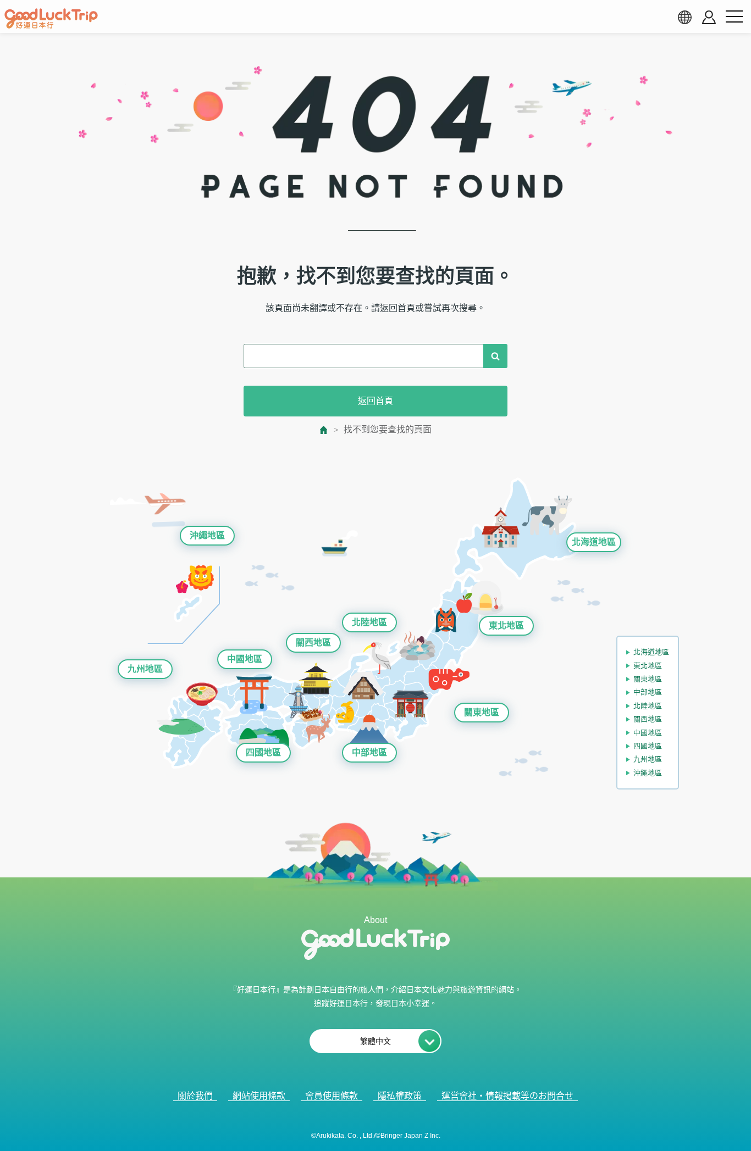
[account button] (709, 17)
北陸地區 (369, 622)
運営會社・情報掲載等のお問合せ (507, 1095)
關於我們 (195, 1095)
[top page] (324, 430)
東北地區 (506, 625)
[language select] (684, 17)
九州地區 (145, 669)
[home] (51, 19)
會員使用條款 (331, 1095)
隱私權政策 (400, 1095)
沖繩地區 (207, 535)
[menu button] (734, 17)
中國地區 (244, 659)
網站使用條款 (259, 1095)
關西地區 (313, 642)
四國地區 (263, 752)
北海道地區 (594, 542)
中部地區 (369, 752)
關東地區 (481, 712)
